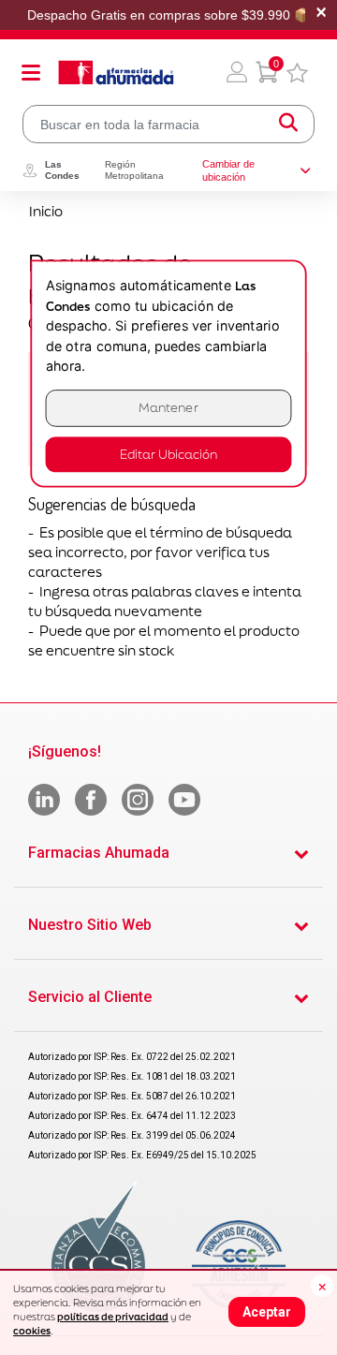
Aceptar (266, 1311)
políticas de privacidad (112, 1316)
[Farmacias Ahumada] (116, 72)
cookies (32, 1330)
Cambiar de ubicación (228, 170)
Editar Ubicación (168, 455)
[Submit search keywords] (288, 124)
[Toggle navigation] (31, 72)
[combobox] (168, 124)
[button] (237, 72)
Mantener (168, 408)
